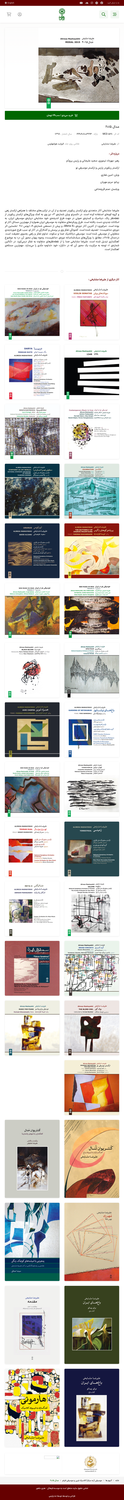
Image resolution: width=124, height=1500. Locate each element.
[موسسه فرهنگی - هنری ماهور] (62, 14)
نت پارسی (53, 1496)
